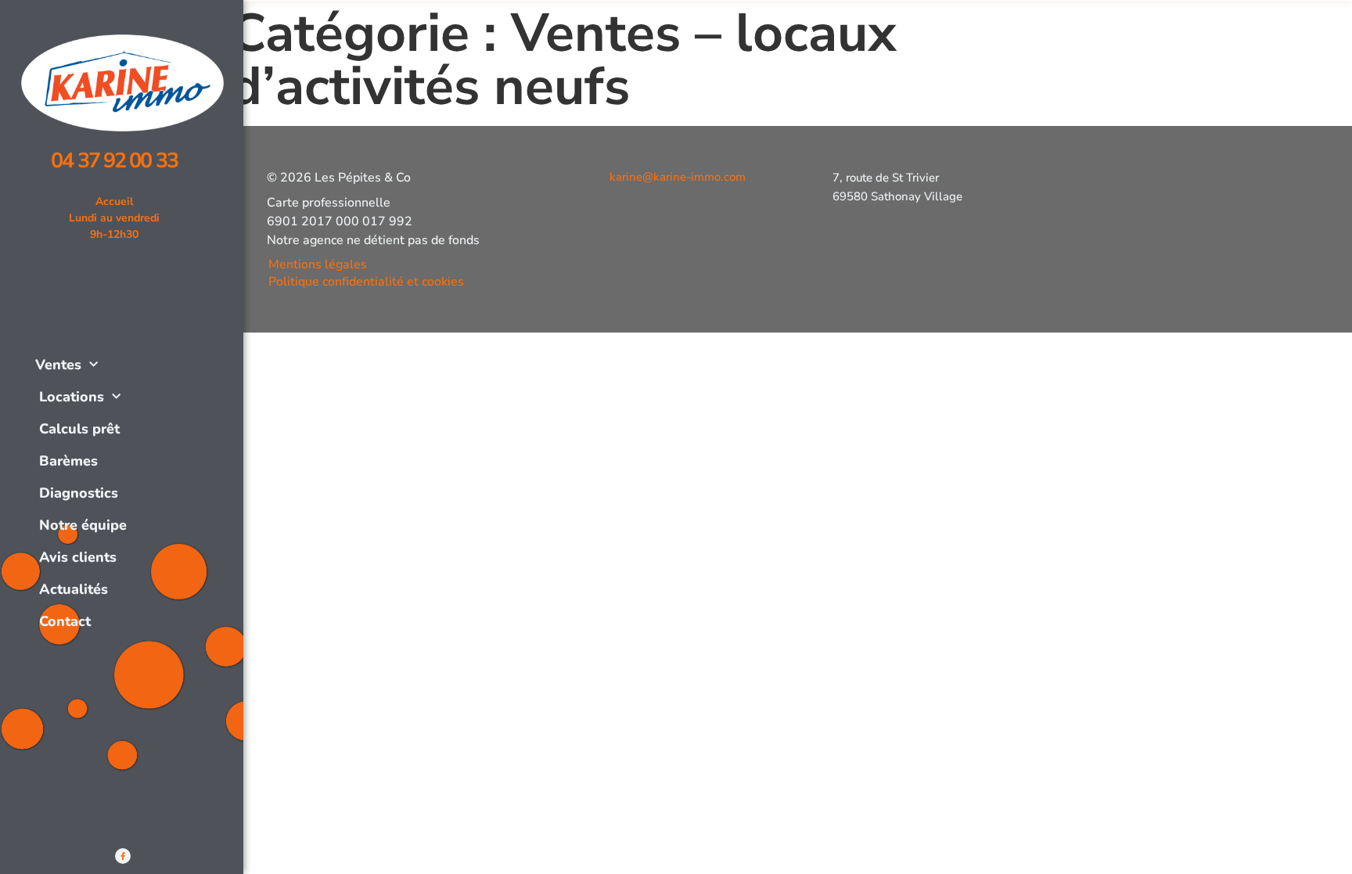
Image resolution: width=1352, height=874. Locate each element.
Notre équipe (83, 525)
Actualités (73, 589)
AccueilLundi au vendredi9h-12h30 (114, 218)
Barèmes (68, 460)
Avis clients (78, 557)
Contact (65, 621)
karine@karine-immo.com (677, 177)
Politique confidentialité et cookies (366, 281)
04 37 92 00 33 (114, 160)
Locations (71, 396)
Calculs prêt (79, 428)
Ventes (58, 364)
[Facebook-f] (123, 856)
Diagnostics (78, 493)
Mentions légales (317, 264)
